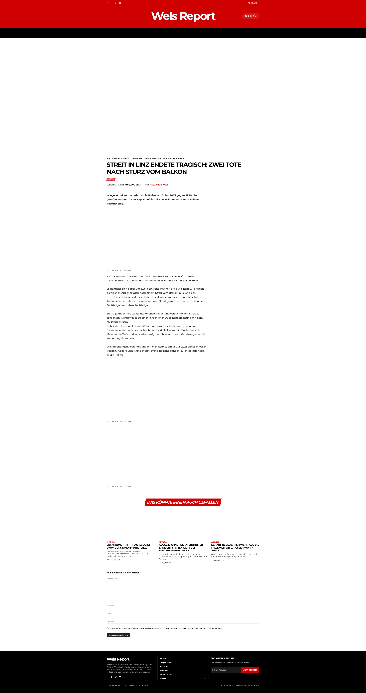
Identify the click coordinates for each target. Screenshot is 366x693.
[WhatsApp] (236, 185)
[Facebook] (107, 2)
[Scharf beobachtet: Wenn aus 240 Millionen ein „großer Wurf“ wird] (235, 523)
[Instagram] (111, 2)
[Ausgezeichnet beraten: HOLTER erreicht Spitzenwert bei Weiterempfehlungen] (183, 523)
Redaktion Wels (159, 185)
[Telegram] (249, 185)
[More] (256, 185)
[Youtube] (120, 2)
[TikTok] (115, 2)
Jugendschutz (227, 685)
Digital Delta (143, 685)
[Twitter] (223, 185)
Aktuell (117, 158)
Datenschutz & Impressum (247, 685)
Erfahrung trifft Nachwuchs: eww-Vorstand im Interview (128, 546)
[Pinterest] (230, 185)
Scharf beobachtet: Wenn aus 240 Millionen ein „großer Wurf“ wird (235, 547)
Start (109, 158)
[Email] (243, 185)
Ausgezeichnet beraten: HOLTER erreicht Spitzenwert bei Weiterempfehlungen (181, 547)
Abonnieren (250, 670)
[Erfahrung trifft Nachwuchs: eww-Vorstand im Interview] (131, 523)
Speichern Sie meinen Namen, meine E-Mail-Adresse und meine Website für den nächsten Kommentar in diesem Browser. (166, 628)
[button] (238, 16)
